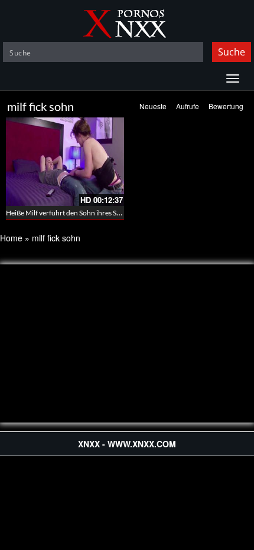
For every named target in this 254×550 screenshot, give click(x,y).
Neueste (153, 106)
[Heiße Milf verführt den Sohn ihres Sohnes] (65, 161)
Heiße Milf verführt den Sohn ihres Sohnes (70, 212)
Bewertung (226, 106)
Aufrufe (187, 106)
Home (11, 238)
